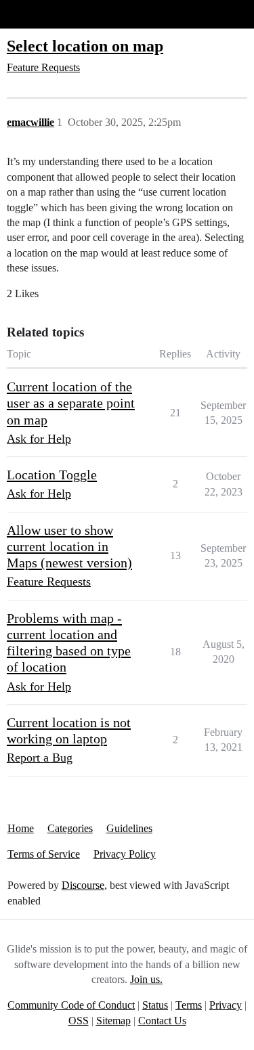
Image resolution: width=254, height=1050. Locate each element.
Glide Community (45, 14)
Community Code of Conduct (71, 1005)
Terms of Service (43, 854)
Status (155, 1005)
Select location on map (85, 46)
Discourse (83, 885)
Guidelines (129, 828)
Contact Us (162, 1020)
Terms (188, 1005)
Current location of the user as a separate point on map (71, 403)
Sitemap (113, 1020)
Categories (70, 828)
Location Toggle (52, 474)
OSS (78, 1020)
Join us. (146, 979)
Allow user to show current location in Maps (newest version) (69, 547)
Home (20, 828)
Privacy (225, 1005)
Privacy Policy (124, 854)
